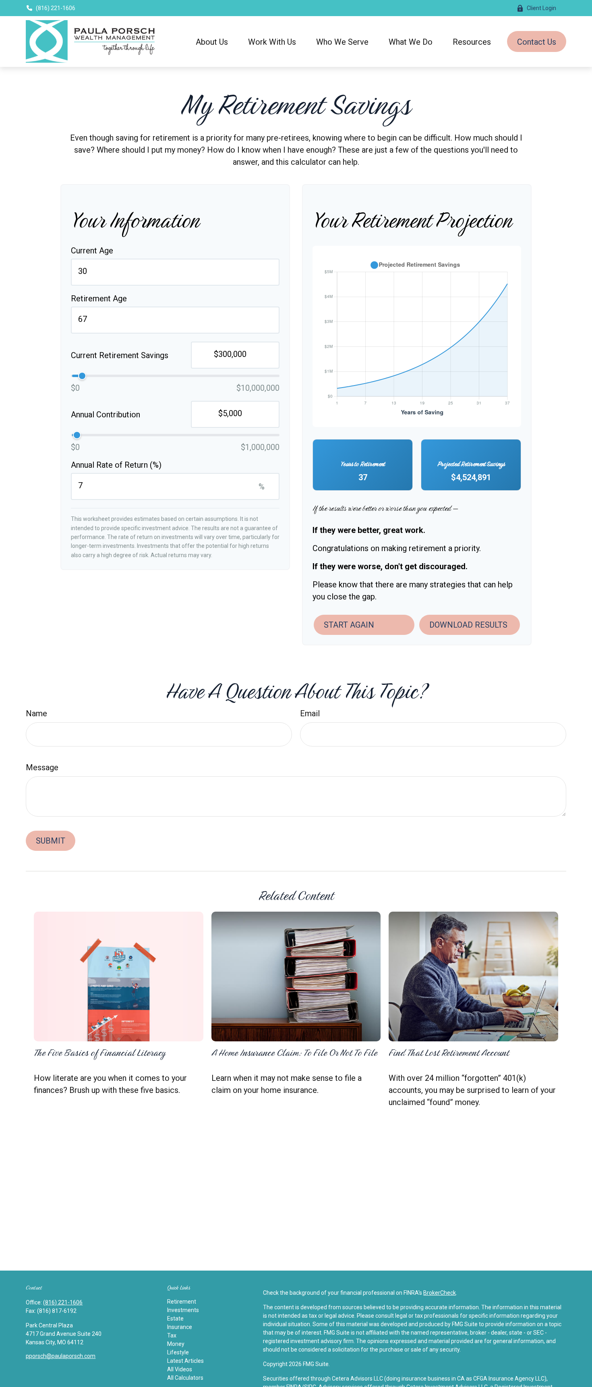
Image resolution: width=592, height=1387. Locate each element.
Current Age (92, 250)
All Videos (179, 1369)
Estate (175, 1318)
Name (36, 713)
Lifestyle (178, 1352)
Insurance (179, 1327)
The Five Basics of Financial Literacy (100, 1052)
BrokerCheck (439, 1293)
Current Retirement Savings (119, 355)
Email (310, 713)
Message (42, 767)
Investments (183, 1310)
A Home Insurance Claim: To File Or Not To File (294, 1052)
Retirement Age (99, 298)
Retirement (181, 1301)
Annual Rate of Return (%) (116, 465)
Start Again (349, 625)
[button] (212, 41)
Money (175, 1344)
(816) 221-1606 (55, 8)
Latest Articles (185, 1361)
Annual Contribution (105, 414)
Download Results (468, 625)
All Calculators (185, 1378)
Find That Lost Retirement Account (449, 1052)
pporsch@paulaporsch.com (60, 1356)
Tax (171, 1335)
